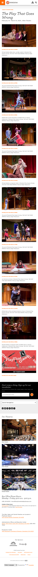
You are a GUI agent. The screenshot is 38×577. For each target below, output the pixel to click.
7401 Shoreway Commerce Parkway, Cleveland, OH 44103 (18, 531)
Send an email (5, 505)
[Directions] (32, 2)
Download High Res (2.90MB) (10, 49)
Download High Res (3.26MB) (9, 148)
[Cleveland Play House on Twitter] (5, 408)
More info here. (18, 507)
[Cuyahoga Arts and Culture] (13, 545)
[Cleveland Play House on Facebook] (3, 408)
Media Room (23, 554)
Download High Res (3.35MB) (9, 212)
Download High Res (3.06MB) (10, 308)
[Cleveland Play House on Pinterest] (14, 408)
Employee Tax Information (11, 552)
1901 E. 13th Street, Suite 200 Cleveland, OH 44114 (15, 523)
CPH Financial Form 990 (14, 554)
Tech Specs (20, 552)
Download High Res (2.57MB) (9, 276)
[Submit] (31, 395)
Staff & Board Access (28, 552)
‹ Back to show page (7, 9)
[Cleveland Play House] (12, 3)
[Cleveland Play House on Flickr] (10, 408)
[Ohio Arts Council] (23, 544)
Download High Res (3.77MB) (9, 244)
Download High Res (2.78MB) (9, 341)
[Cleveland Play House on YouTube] (12, 408)
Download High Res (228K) (9, 375)
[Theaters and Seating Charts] (19, 440)
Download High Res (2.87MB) (9, 83)
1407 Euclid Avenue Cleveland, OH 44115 (13, 517)
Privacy (29, 554)
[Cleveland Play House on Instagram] (7, 408)
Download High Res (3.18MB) (9, 114)
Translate (31, 565)
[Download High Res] (19, 47)
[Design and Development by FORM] (19, 561)
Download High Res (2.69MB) (10, 180)
